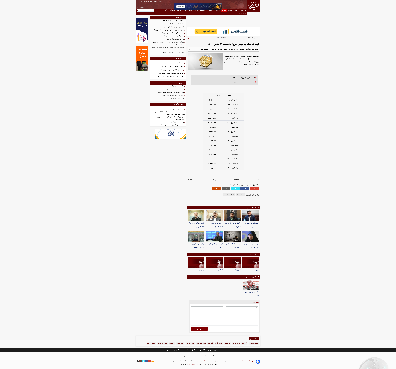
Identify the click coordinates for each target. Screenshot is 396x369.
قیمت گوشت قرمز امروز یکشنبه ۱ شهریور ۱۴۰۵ (170, 76)
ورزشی (209, 350)
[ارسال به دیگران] (191, 180)
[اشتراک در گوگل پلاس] (254, 188)
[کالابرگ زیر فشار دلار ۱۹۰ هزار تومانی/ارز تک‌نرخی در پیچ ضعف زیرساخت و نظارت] (232, 215)
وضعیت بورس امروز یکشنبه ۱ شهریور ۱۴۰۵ (173, 89)
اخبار (257, 270)
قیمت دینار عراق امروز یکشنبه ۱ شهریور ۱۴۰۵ (171, 73)
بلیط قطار (210, 343)
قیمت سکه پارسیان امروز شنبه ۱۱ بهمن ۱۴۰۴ (243, 78)
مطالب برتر (253, 254)
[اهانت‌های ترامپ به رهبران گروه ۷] (251, 285)
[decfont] (235, 180)
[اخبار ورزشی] (232, 262)
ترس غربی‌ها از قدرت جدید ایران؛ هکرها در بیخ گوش (170, 27)
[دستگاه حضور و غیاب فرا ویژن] (170, 139)
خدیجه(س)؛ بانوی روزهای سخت (175, 109)
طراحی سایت (236, 343)
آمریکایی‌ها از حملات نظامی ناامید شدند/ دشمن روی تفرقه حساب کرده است (169, 118)
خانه (195, 38)
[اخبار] (250, 262)
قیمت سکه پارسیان (229, 195)
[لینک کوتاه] (188, 180)
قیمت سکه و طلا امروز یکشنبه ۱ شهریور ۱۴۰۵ (171, 66)
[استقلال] (214, 262)
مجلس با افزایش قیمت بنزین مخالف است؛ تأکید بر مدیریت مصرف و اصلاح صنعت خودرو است (169, 113)
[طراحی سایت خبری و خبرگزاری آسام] (258, 362)
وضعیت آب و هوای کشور (177, 122)
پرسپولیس (201, 270)
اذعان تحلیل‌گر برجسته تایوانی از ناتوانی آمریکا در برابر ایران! (168, 30)
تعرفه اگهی (140, 1)
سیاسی (216, 350)
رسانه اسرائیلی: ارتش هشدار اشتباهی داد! (173, 20)
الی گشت (227, 343)
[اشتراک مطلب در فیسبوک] (244, 188)
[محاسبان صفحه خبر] (142, 43)
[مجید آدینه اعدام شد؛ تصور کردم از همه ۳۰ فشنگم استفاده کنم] (232, 236)
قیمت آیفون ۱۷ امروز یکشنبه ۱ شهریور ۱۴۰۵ (171, 63)
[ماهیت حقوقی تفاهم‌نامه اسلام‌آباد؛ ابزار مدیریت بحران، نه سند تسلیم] (214, 215)
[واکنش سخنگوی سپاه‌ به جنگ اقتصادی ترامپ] (196, 215)
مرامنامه (155, 1)
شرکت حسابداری (253, 343)
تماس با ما (150, 1)
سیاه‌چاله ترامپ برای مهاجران (177, 23)
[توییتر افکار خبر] (143, 361)
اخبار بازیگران (219, 343)
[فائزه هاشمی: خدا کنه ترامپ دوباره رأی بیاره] (250, 236)
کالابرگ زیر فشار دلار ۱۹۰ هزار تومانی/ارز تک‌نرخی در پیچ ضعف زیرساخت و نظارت (168, 43)
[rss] (152, 361)
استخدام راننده (151, 343)
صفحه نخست (225, 350)
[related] (190, 50)
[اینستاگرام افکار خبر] (140, 361)
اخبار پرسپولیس (190, 343)
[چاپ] (193, 180)
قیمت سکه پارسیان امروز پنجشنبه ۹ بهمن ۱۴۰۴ (243, 82)
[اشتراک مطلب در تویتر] (235, 188)
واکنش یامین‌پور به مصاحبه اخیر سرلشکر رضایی (172, 36)
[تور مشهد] (198, 9)
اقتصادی (190, 38)
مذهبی (169, 350)
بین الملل (194, 350)
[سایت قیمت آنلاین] (223, 31)
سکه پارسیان (240, 195)
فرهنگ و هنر (177, 350)
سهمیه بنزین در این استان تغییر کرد (175, 98)
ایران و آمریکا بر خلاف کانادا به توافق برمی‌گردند (172, 33)
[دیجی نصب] (142, 71)
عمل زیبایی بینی (201, 343)
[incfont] (238, 180)
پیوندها (145, 1)
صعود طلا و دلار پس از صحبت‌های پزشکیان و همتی (171, 92)
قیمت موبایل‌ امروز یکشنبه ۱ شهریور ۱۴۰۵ (172, 70)
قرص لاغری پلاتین (162, 343)
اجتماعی (186, 350)
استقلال (220, 270)
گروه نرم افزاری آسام (193, 364)
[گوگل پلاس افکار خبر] (149, 361)
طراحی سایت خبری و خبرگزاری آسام (247, 362)
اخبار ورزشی (237, 270)
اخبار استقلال (180, 343)
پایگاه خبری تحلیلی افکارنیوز (199, 361)
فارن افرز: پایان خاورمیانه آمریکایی (175, 39)
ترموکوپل (171, 343)
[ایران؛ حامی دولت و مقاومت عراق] (214, 236)
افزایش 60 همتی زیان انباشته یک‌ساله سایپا (173, 52)
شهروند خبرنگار (242, 13)
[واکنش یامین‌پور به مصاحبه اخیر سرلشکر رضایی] (250, 215)
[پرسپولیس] (196, 262)
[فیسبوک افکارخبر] (146, 361)
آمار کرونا (244, 343)
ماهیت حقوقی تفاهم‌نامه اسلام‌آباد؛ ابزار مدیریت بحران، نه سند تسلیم (168, 48)
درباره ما (160, 1)
